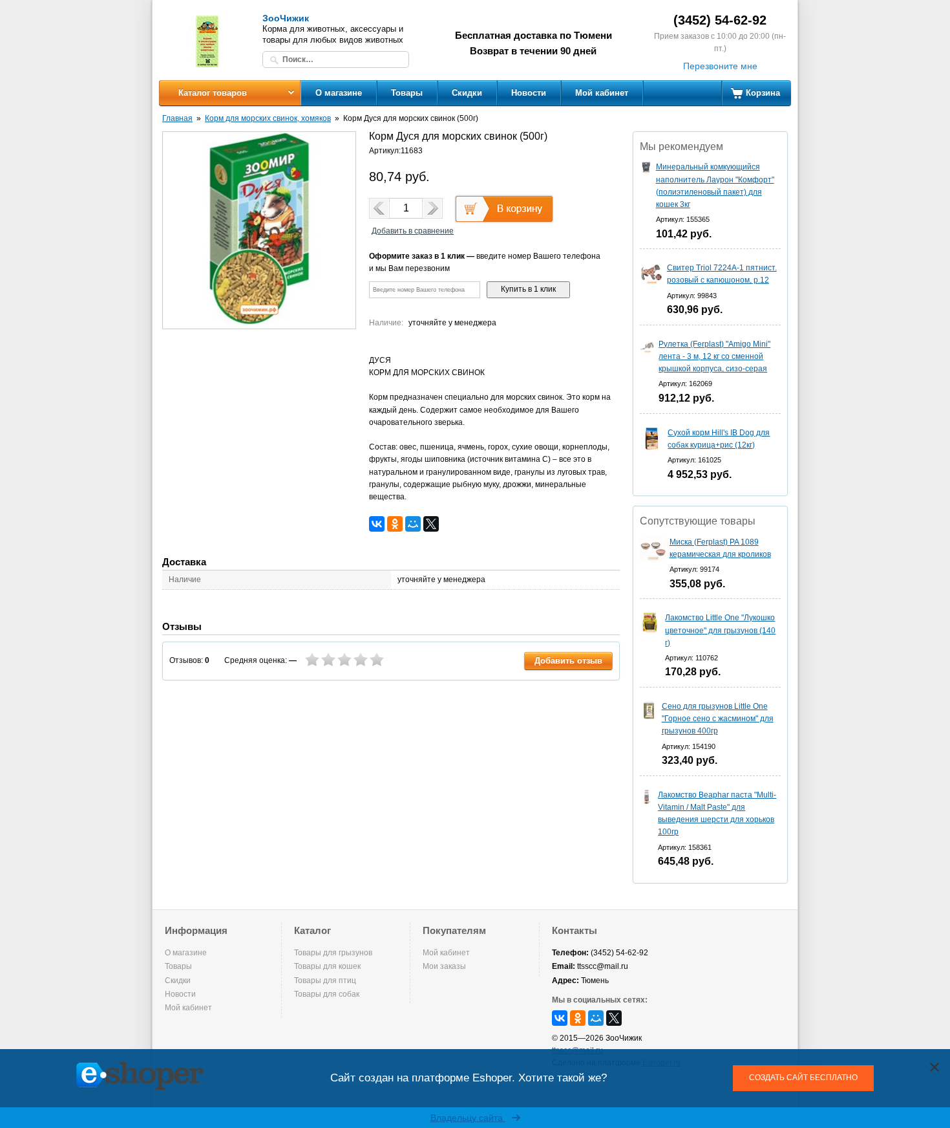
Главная (177, 118)
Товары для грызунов (333, 952)
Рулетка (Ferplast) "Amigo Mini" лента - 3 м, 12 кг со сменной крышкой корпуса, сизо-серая (714, 356)
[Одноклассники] (395, 524)
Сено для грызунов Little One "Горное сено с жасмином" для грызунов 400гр (718, 718)
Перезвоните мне (720, 65)
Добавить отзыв (568, 661)
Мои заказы (444, 966)
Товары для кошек (327, 966)
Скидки (467, 93)
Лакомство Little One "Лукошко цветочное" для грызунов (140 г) (720, 630)
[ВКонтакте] (377, 524)
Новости (528, 93)
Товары (407, 93)
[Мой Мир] (413, 524)
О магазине (338, 93)
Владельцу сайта (467, 1117)
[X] (431, 524)
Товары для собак (326, 994)
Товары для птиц (325, 980)
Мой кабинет (601, 93)
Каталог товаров (212, 93)
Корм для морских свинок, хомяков (268, 118)
